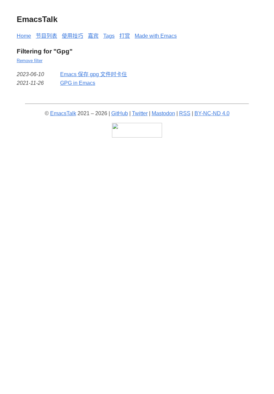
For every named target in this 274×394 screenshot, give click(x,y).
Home (24, 36)
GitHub (119, 113)
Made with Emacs (156, 36)
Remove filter (29, 60)
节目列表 (46, 36)
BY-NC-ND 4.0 (212, 113)
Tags (109, 36)
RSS (184, 113)
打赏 (124, 36)
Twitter (140, 113)
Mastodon (163, 113)
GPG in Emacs (77, 83)
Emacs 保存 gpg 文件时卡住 (93, 74)
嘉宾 (93, 36)
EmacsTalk (63, 113)
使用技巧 (72, 36)
